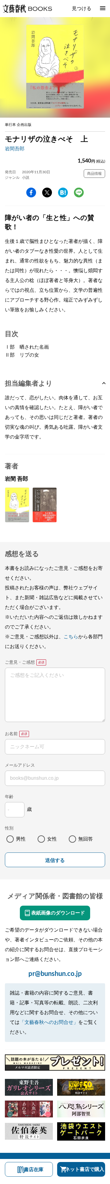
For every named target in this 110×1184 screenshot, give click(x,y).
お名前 (11, 734)
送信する (55, 860)
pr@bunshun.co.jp (55, 973)
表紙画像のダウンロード (58, 913)
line (79, 192)
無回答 (85, 839)
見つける (81, 8)
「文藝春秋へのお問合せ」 (49, 1022)
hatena (63, 192)
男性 (21, 839)
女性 (52, 839)
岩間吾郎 (14, 148)
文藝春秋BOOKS (27, 9)
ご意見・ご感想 (20, 662)
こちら (71, 636)
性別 (9, 828)
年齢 (9, 797)
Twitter (47, 192)
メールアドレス (20, 765)
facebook (31, 192)
